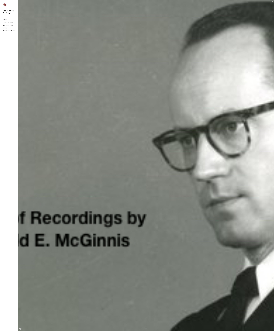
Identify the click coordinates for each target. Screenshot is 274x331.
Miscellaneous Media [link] (9, 31)
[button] (272, 2)
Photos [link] (5, 28)
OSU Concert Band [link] (8, 22)
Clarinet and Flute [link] (8, 25)
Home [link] (5, 19)
